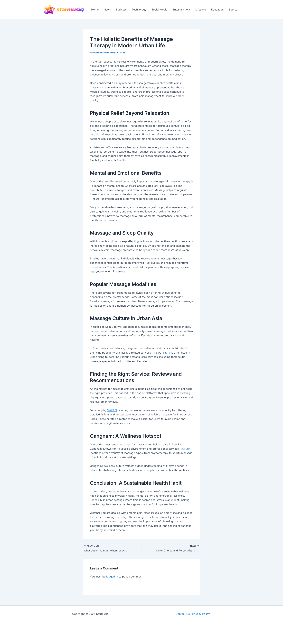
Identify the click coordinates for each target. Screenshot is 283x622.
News (107, 9)
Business (121, 9)
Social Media (159, 9)
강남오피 (185, 448)
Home (95, 9)
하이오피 (112, 410)
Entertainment (181, 9)
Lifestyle (200, 9)
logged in (112, 576)
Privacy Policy (201, 613)
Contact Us (183, 613)
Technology (139, 9)
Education (217, 9)
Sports (233, 9)
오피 (167, 352)
